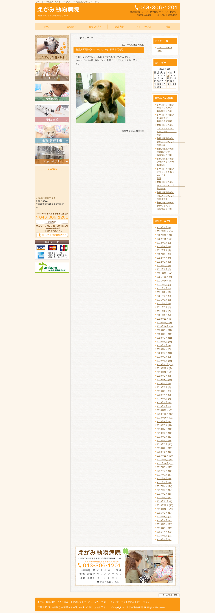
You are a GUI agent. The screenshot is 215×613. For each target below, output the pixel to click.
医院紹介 (50, 602)
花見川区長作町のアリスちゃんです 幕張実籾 (169, 162)
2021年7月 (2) (164, 292)
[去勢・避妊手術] (52, 143)
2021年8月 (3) (164, 288)
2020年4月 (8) (164, 349)
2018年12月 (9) (164, 410)
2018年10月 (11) (165, 417)
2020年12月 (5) (164, 319)
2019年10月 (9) (164, 372)
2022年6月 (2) (164, 254)
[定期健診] (52, 101)
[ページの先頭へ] (169, 595)
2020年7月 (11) (164, 338)
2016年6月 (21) (164, 524)
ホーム (40, 602)
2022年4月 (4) (164, 258)
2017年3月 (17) (164, 490)
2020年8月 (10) (164, 334)
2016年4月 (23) (164, 532)
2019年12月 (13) (165, 364)
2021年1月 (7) (164, 315)
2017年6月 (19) (164, 478)
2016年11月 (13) (165, 505)
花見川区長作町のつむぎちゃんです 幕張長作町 (169, 195)
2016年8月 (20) (164, 516)
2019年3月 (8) (164, 398)
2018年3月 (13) (164, 444)
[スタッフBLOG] (52, 59)
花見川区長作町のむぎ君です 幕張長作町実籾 (165, 118)
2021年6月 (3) (164, 296)
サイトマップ (143, 602)
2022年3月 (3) (164, 262)
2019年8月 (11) (164, 379)
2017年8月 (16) (164, 471)
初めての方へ (64, 602)
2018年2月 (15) (164, 448)
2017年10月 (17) (165, 463)
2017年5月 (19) (164, 482)
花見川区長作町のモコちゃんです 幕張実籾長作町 (168, 108)
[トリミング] (52, 80)
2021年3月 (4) (164, 307)
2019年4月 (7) (164, 395)
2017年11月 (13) (165, 459)
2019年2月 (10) (164, 402)
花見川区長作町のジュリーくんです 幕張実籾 (171, 185)
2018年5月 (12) (164, 436)
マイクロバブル (91, 602)
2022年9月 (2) (164, 242)
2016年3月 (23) (164, 535)
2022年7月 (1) (164, 250)
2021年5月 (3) (164, 299)
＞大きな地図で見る (46, 198)
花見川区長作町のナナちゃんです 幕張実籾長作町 (169, 205)
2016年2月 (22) (164, 539)
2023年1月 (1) (164, 227)
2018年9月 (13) (164, 421)
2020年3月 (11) (164, 353)
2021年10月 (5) (164, 280)
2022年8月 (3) (164, 246)
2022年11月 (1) (164, 235)
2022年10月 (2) (164, 239)
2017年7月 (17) (164, 474)
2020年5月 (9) (164, 345)
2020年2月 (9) (164, 356)
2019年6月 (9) (164, 387)
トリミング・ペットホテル (121, 602)
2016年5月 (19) (164, 528)
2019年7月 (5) (164, 383)
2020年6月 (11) (164, 341)
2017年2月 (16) (164, 494)
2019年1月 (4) (164, 406)
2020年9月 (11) (164, 330)
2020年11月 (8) (164, 322)
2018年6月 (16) (164, 433)
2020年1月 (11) (164, 360)
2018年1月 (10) (164, 452)
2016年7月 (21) (164, 520)
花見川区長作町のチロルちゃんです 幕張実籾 (171, 141)
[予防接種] (52, 122)
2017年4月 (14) (164, 486)
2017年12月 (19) (165, 456)
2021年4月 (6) (164, 303)
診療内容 (77, 602)
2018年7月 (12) (164, 429)
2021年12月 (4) (164, 273)
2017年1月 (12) (164, 497)
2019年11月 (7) (164, 368)
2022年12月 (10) (165, 231)
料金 (103, 602)
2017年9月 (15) (164, 467)
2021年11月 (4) (164, 277)
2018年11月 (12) (165, 414)
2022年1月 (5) (164, 269)
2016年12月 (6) (164, 501)
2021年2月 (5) (164, 311)
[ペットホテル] (52, 163)
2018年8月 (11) (164, 425)
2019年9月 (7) (164, 376)
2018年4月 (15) (164, 440)
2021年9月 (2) (164, 284)
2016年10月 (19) (165, 509)
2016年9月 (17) (164, 513)
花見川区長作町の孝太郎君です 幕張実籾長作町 (168, 151)
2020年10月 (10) (165, 326)
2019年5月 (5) (164, 391)
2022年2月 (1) (164, 265)
